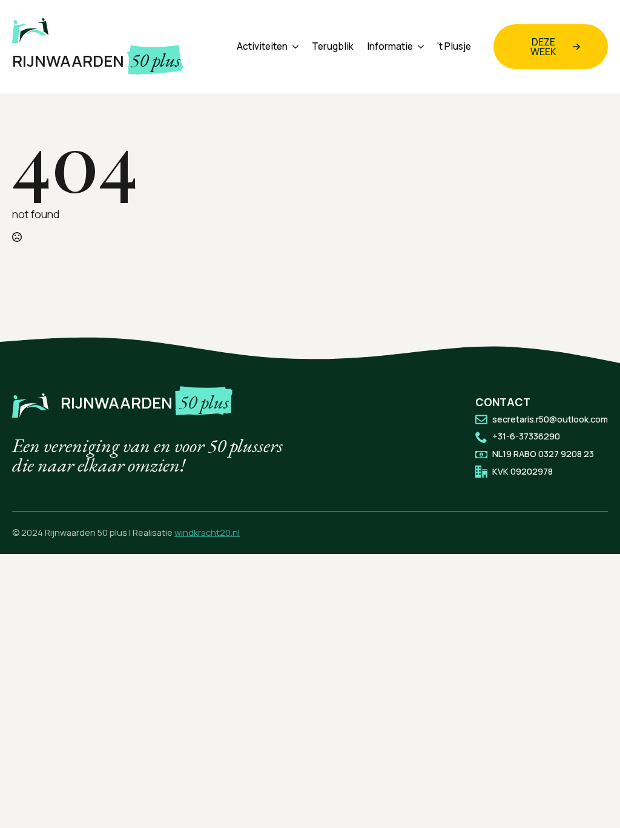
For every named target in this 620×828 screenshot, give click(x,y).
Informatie (390, 46)
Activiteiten (262, 46)
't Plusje (454, 46)
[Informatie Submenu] (418, 46)
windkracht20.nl (207, 532)
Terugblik (333, 46)
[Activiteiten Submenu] (293, 46)
